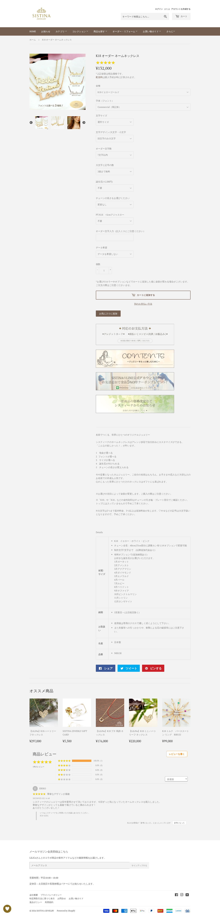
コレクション (79, 31)
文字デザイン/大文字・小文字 (111, 132)
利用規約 (49, 902)
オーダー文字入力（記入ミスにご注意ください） (120, 231)
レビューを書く (177, 753)
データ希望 (101, 247)
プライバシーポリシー (51, 894)
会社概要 (33, 894)
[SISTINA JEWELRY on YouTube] (187, 895)
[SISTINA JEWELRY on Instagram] (181, 895)
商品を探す (99, 31)
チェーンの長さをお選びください (113, 198)
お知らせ (45, 31)
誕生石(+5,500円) (104, 181)
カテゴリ (60, 31)
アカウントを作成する (181, 9)
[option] (41, 123)
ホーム (32, 39)
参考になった (179, 823)
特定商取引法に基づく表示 (42, 898)
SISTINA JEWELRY (45, 910)
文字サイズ (101, 115)
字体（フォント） (105, 100)
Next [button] (84, 122)
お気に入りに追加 (108, 313)
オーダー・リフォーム (124, 31)
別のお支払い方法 (143, 303)
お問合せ (61, 898)
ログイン (159, 9)
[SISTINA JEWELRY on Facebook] (176, 895)
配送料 (99, 77)
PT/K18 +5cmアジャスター (110, 214)
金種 (98, 85)
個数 (98, 264)
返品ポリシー (35, 902)
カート (183, 16)
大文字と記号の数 (105, 165)
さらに (169, 31)
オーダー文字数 (104, 148)
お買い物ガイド (151, 31)
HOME (32, 31)
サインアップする (139, 865)
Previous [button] (31, 122)
